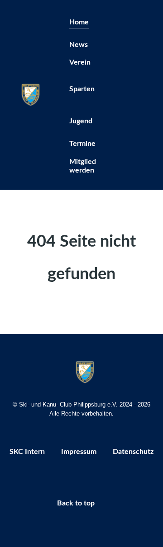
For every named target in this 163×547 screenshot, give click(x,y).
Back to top (76, 503)
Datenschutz (133, 451)
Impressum (78, 451)
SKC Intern (27, 451)
